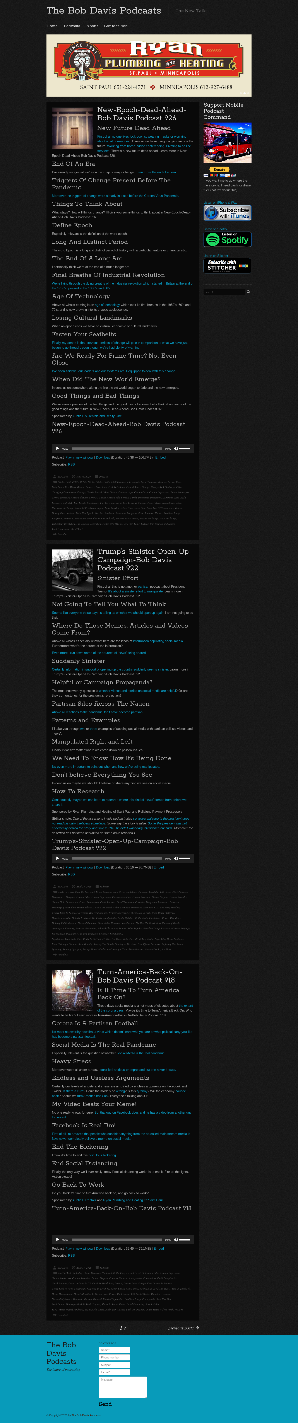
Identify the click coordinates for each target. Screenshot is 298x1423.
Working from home (121, 146)
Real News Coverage (98, 933)
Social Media (131, 518)
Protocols (68, 518)
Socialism (156, 944)
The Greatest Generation (88, 523)
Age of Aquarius (149, 481)
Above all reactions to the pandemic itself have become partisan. (97, 712)
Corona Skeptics (79, 497)
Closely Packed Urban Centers (102, 492)
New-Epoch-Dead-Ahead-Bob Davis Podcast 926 (141, 114)
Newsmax (115, 923)
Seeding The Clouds (104, 944)
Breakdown (101, 487)
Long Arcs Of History (157, 508)
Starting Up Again (72, 949)
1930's (75, 481)
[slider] (185, 448)
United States (152, 1309)
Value (137, 523)
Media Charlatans (151, 918)
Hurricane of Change (62, 508)
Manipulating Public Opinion (118, 918)
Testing (86, 949)
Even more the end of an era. (156, 172)
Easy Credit (180, 497)
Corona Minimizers (179, 492)
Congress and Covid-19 (132, 1273)
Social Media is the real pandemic (140, 1053)
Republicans (93, 518)
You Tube (166, 949)
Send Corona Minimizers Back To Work (71, 1304)
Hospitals (144, 1288)
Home (52, 26)
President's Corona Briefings (175, 928)
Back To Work (64, 1273)
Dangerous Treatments (157, 902)
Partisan (80, 928)
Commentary (58, 897)
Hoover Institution (98, 912)
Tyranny (140, 1309)
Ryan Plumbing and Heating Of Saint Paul (133, 1200)
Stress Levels (104, 1309)
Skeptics (96, 1304)
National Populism (87, 923)
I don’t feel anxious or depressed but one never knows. (137, 1070)
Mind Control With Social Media (133, 1293)
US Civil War (126, 523)
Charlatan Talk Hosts (159, 891)
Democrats (143, 497)
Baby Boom (58, 487)
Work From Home (60, 529)
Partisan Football (93, 1299)
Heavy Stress (132, 1288)
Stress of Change (167, 518)
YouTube (179, 1309)
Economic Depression (131, 907)
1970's (106, 481)
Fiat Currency (107, 502)
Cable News (118, 891)
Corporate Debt (129, 497)
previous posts (181, 1328)
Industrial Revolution (85, 508)
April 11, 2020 (84, 1267)
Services (120, 518)
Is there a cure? (74, 1091)
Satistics (73, 944)
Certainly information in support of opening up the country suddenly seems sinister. (110, 669)
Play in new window (79, 457)
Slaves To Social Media (113, 1304)
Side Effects (144, 944)
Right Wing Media (144, 938)
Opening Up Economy (63, 928)
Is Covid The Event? (160, 1288)
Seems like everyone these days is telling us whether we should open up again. (108, 612)
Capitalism (130, 891)
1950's (91, 481)
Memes (165, 918)
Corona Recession (61, 497)
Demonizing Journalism (64, 907)
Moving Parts (58, 513)
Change (146, 487)
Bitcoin (80, 487)
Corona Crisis (141, 492)
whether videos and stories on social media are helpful (137, 691)
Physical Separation (113, 1299)
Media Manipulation (62, 1293)
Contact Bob (116, 26)
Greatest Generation (171, 502)
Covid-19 (140, 902)
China (179, 487)
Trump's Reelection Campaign (106, 949)
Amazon (162, 481)
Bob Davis (63, 476)
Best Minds (70, 487)
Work (170, 1309)
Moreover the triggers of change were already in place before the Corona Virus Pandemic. (115, 196)
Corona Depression (159, 492)
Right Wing (128, 938)
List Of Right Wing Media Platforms (156, 912)
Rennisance (80, 518)
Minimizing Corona (160, 1293)
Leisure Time (126, 508)
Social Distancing (135, 1304)
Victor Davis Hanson (132, 949)
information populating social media (158, 641)
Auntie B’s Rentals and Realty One (97, 416)
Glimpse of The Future (149, 502)
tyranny (142, 1091)
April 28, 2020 (84, 886)
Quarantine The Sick (76, 933)
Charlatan (142, 891)
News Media (104, 923)
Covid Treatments (125, 902)
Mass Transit (175, 508)
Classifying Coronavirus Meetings (69, 492)
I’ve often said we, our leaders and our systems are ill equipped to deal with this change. (114, 371)
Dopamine (168, 497)
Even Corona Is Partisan (159, 1283)
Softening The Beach (172, 944)
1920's (61, 481)
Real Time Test (163, 1299)
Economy (56, 502)
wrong (120, 1091)
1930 (68, 481)
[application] (123, 448)
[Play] (57, 448)
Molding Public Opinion (64, 923)
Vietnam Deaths (152, 949)
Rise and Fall (107, 518)
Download (103, 457)
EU (88, 502)
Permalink (63, 534)
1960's (99, 481)
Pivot (141, 513)
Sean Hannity (85, 944)
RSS (71, 464)
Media (138, 918)
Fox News (165, 907)
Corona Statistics (97, 497)
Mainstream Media (61, 918)
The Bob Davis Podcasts (103, 10)
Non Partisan (128, 923)
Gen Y (126, 502)
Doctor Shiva (130, 1283)
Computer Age (125, 492)
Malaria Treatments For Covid (87, 918)
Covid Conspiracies (89, 902)
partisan (143, 586)
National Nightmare (62, 1299)
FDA (156, 907)
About (92, 26)
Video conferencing (150, 146)
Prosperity (57, 518)
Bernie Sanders (103, 891)
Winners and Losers (165, 523)
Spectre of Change (149, 518)
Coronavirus (72, 902)
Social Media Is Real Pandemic (67, 1309)
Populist (138, 928)
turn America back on (92, 1096)
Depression (155, 497)
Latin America (112, 508)
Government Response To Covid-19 (91, 1288)
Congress (70, 897)
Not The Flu (142, 923)
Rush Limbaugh (60, 944)
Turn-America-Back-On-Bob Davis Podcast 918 (139, 976)
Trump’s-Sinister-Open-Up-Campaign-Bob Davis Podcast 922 (144, 560)
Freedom (175, 907)
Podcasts (72, 26)
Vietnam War (147, 523)
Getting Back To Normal (64, 912)
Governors (82, 912)
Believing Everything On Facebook (77, 891)
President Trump (172, 513)
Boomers (90, 487)
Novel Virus (155, 923)
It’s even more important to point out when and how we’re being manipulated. (106, 766)
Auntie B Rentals (84, 1200)
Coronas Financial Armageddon (125, 1278)
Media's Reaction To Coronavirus (90, 1293)
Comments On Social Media (105, 1273)
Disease (118, 1283)
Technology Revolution (63, 523)
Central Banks (133, 487)
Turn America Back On (123, 1309)
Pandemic (109, 513)
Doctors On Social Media (106, 907)
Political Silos (126, 928)
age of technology (107, 305)
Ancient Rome (175, 481)
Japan (100, 508)
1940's (83, 481)
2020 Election (118, 481)
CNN (173, 891)
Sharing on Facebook (126, 944)
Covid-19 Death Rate (102, 1283)
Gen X (118, 502)
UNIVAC (114, 523)
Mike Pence (175, 918)
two (82, 728)
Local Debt (140, 508)
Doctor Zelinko (84, 907)
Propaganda (58, 933)
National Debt (74, 513)
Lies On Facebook (181, 1288)
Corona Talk (113, 497)
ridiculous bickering (102, 1155)
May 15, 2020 (84, 476)
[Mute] (176, 448)
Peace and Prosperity (126, 513)
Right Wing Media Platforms (169, 938)
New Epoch (87, 513)
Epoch (82, 502)
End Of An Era (70, 502)
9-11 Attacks (133, 481)
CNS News (182, 891)
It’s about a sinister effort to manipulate (135, 591)
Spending (57, 949)
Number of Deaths (171, 923)
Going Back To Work (62, 1288)
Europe (95, 502)
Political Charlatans (108, 928)
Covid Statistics (107, 902)
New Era (99, 513)
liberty (134, 912)
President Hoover (153, 513)
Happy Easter (117, 1288)
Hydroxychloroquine (119, 912)
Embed (160, 457)
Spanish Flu (91, 1309)
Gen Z (133, 502)
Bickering (77, 1273)
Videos (163, 1309)
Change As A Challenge (163, 487)
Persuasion (90, 928)
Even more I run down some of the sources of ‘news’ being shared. (99, 653)
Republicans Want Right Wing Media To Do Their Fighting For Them (86, 938)
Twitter (105, 523)
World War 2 (77, 529)
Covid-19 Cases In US (80, 1283)
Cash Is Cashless (116, 487)
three (93, 728)
